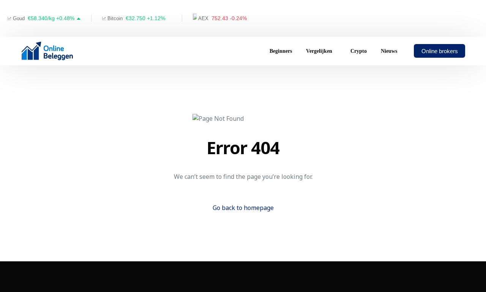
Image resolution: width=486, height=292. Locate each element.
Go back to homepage (243, 208)
